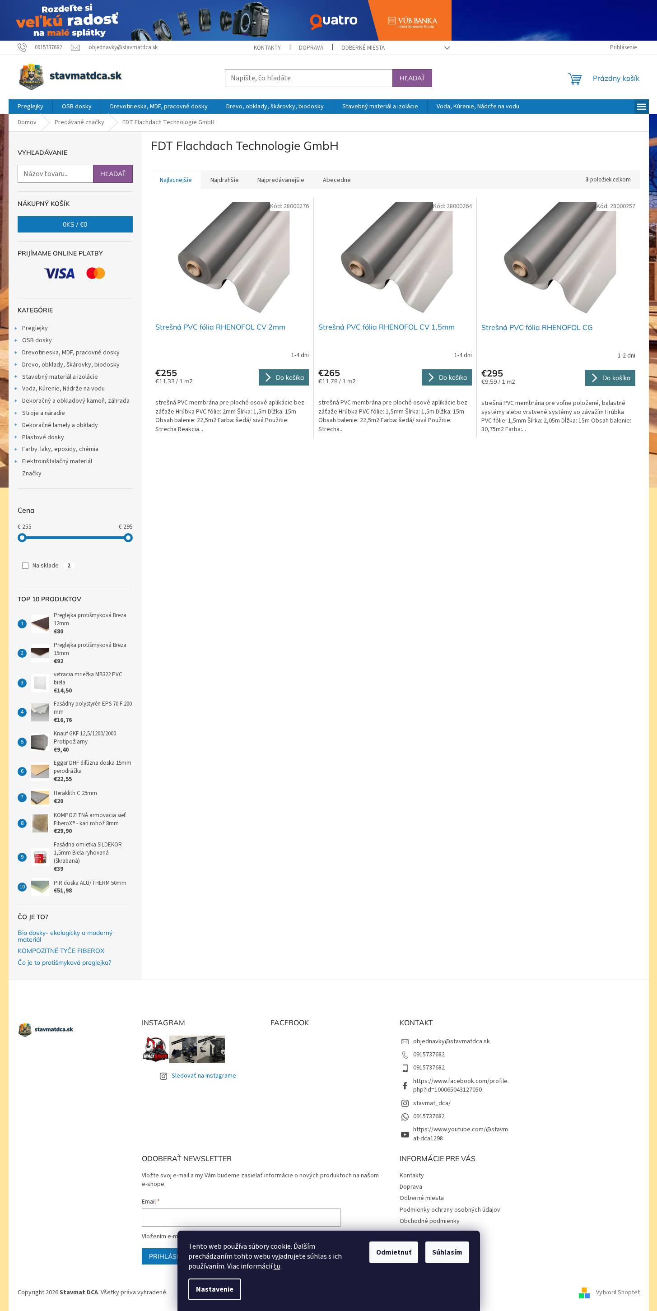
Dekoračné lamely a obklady (60, 425)
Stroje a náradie (43, 413)
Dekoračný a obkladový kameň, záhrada (76, 400)
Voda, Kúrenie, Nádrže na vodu (63, 388)
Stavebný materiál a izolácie (60, 376)
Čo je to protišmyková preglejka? (64, 962)
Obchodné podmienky (430, 1221)
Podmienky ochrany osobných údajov (450, 1209)
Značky (32, 473)
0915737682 (429, 1054)
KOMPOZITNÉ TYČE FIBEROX (61, 951)
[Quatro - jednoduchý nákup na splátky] (226, 19)
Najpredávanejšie (280, 180)
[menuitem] (30, 106)
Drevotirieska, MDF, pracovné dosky (71, 352)
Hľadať (412, 78)
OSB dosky (37, 340)
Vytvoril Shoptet (618, 1292)
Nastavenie (214, 1289)
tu (277, 1266)
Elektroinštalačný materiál (57, 461)
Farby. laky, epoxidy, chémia (60, 449)
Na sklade (51, 565)
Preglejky (35, 328)
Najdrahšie (224, 180)
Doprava (311, 48)
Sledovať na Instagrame (204, 1075)
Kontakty (267, 48)
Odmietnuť (393, 1252)
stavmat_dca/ (432, 1103)
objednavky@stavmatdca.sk (451, 1041)
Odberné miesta (363, 48)
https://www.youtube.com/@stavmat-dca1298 (460, 1134)
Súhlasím (447, 1252)
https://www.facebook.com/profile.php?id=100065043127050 (461, 1085)
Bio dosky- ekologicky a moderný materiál (65, 937)
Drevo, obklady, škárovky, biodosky (71, 364)
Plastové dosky (43, 437)
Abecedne (337, 180)
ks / (75, 224)
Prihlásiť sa (170, 1256)
